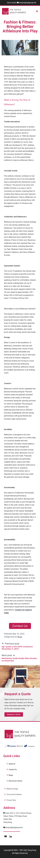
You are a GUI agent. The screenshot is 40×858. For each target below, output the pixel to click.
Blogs (19, 637)
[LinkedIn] (10, 836)
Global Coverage (12, 789)
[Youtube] (5, 836)
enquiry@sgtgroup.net (27, 3)
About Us (12, 764)
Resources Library (15, 781)
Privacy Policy (11, 800)
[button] (13, 714)
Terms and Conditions (14, 794)
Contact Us (20, 626)
